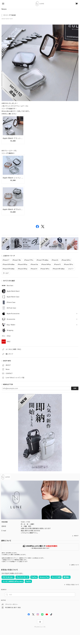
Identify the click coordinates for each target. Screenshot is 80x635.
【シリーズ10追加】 (10, 15)
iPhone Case (11, 302)
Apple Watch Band (13, 291)
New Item (10, 285)
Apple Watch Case (13, 297)
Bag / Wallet (11, 325)
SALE (8, 341)
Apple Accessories (13, 313)
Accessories (11, 319)
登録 (74, 388)
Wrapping (10, 330)
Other (9, 336)
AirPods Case (11, 308)
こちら (23, 533)
